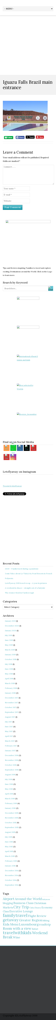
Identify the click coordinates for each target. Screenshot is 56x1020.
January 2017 (10, 750)
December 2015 (11, 813)
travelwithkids (17, 932)
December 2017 (11, 698)
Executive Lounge (21, 911)
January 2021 (10, 621)
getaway (11, 919)
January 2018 (10, 693)
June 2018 (9, 669)
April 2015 (9, 851)
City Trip (21, 907)
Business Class (23, 903)
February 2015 (11, 861)
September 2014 (12, 885)
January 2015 (10, 866)
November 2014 (11, 875)
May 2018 (9, 674)
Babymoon (46, 899)
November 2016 (11, 760)
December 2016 (11, 755)
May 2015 (9, 846)
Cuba (32, 907)
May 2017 (9, 731)
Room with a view (17, 928)
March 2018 (10, 683)
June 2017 (9, 726)
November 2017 (11, 702)
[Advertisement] (28, 45)
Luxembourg (29, 924)
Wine (16, 937)
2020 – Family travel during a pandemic (22, 569)
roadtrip (45, 924)
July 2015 (8, 837)
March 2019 (10, 650)
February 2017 (11, 746)
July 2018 (8, 664)
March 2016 (10, 798)
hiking (46, 920)
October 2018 (10, 659)
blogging (8, 903)
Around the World (28, 899)
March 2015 (10, 856)
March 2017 (10, 741)
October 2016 (10, 765)
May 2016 (9, 789)
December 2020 (12, 626)
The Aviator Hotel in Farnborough (19, 593)
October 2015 (10, 822)
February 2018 (11, 688)
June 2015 (9, 842)
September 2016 (12, 770)
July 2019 (8, 635)
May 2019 (9, 645)
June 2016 (9, 784)
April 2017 (9, 736)
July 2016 (8, 779)
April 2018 (9, 678)
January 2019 (10, 654)
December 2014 (11, 870)
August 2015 (10, 832)
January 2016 (10, 808)
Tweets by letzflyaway (12, 486)
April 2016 (9, 794)
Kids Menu (10, 924)
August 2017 (10, 717)
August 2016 (10, 774)
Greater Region (30, 920)
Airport (8, 899)
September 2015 (12, 827)
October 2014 (10, 880)
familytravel (15, 915)
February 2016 (11, 803)
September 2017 (11, 712)
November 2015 (11, 818)
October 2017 (10, 707)
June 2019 (9, 640)
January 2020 (10, 630)
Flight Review (37, 916)
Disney (38, 907)
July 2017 (8, 722)
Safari (35, 928)
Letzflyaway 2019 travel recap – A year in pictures (26, 583)
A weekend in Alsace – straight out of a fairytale (25, 588)
